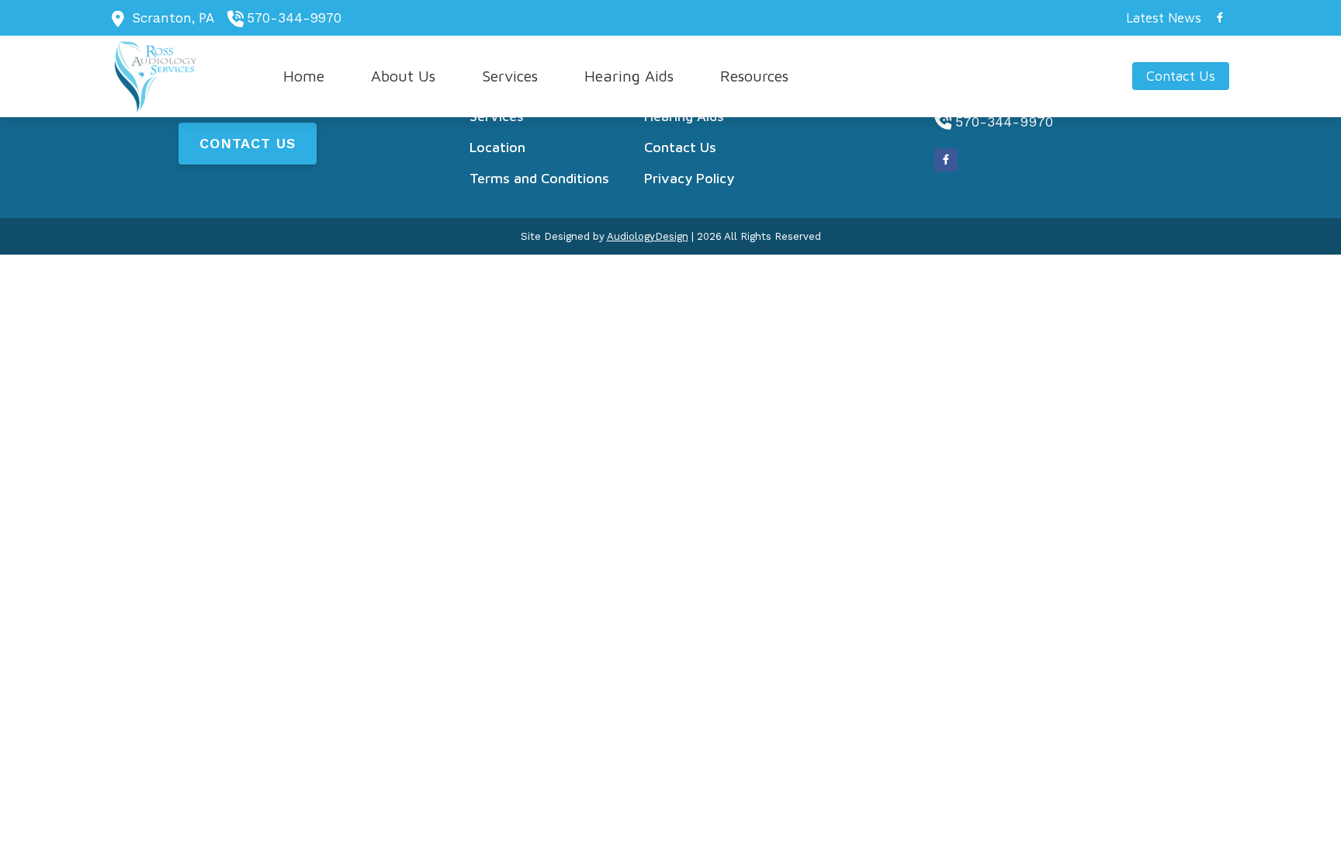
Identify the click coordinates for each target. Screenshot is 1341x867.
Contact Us (247, 143)
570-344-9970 (294, 18)
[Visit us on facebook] (1220, 17)
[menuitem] (1159, 18)
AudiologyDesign (647, 236)
